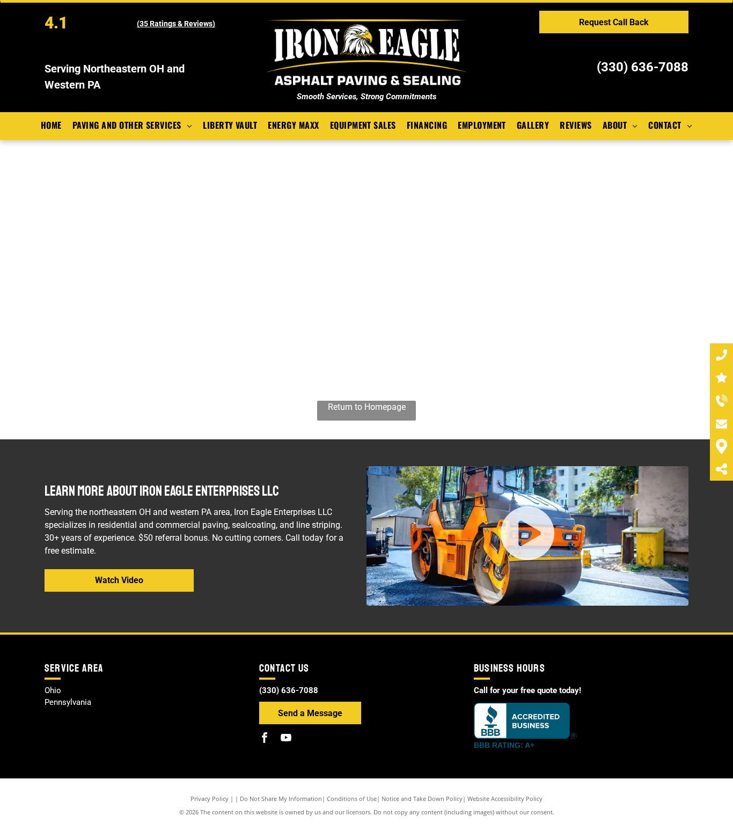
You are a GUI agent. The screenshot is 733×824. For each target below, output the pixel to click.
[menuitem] (51, 125)
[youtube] (286, 739)
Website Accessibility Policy (505, 798)
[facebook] (264, 739)
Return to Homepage (367, 407)
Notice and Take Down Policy (422, 798)
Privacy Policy (209, 798)
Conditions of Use (352, 798)
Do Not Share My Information (281, 798)
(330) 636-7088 (642, 67)
